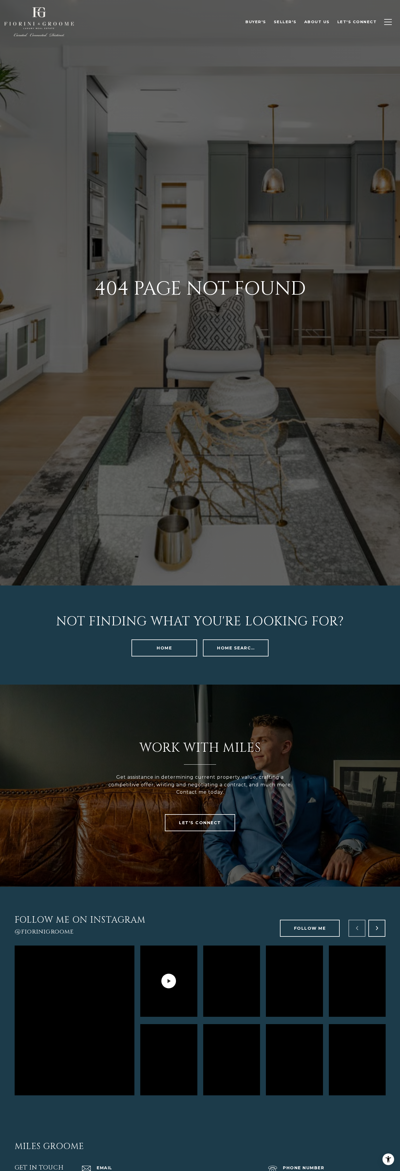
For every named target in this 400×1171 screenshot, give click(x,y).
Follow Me (310, 928)
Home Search (236, 648)
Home (164, 648)
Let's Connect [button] (200, 822)
